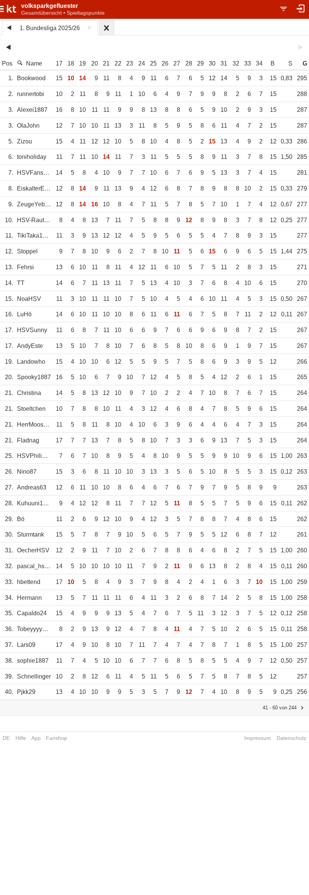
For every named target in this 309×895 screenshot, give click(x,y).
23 (129, 63)
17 (59, 63)
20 (94, 63)
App (36, 738)
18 (70, 63)
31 (223, 63)
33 (247, 63)
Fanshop (56, 738)
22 (118, 63)
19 (82, 63)
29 (200, 63)
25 (153, 63)
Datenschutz (291, 738)
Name (34, 63)
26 (165, 63)
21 (106, 63)
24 (141, 63)
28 (188, 63)
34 (259, 63)
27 (176, 63)
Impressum (257, 738)
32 (236, 63)
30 (212, 63)
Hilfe (20, 738)
